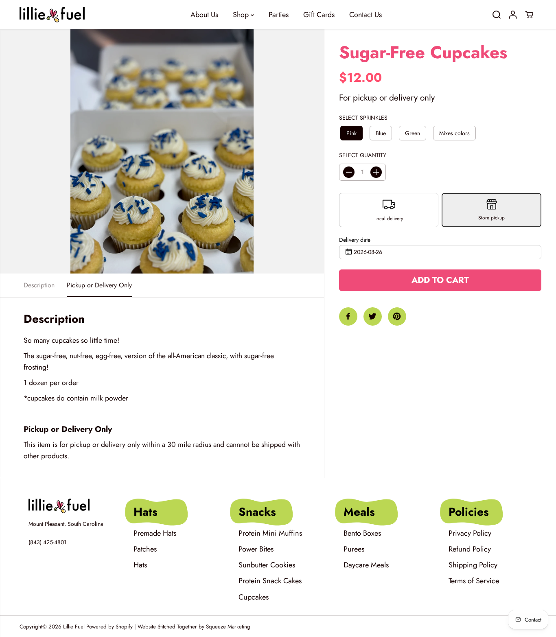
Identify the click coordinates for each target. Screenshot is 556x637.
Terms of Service (474, 581)
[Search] (496, 14)
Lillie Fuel (74, 626)
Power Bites (256, 549)
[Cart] (529, 14)
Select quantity (362, 155)
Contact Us (365, 14)
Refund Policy (470, 549)
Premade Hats (155, 533)
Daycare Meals (366, 565)
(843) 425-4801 (47, 542)
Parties (279, 14)
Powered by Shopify (109, 626)
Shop (242, 14)
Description (39, 285)
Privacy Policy (470, 533)
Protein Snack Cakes (270, 581)
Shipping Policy (473, 565)
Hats (140, 565)
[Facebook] (348, 316)
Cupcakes (254, 597)
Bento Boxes (362, 533)
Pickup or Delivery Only (99, 285)
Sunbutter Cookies (267, 565)
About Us (204, 14)
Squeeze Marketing (228, 626)
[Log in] (513, 14)
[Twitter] (372, 316)
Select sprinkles (363, 118)
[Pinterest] (397, 316)
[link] (68, 506)
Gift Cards (319, 14)
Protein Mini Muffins (270, 533)
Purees (354, 549)
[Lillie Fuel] (52, 14)
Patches (145, 549)
